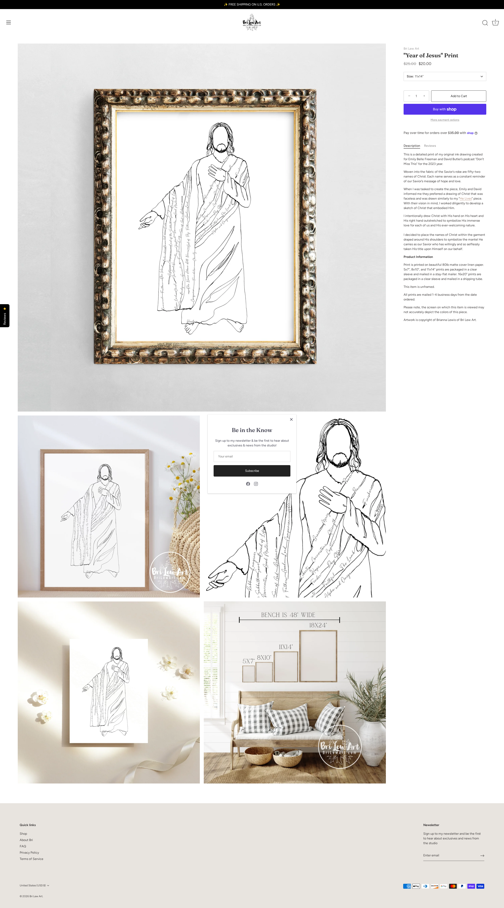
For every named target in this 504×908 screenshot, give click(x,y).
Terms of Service (31, 859)
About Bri (26, 840)
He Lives (466, 198)
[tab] (414, 145)
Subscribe (252, 471)
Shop (23, 834)
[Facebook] (248, 483)
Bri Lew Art (411, 48)
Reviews (430, 146)
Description (412, 146)
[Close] (291, 419)
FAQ (23, 846)
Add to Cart (459, 96)
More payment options (445, 120)
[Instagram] (256, 483)
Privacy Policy (29, 852)
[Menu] (8, 22)
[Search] (485, 23)
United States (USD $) (33, 885)
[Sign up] (482, 855)
